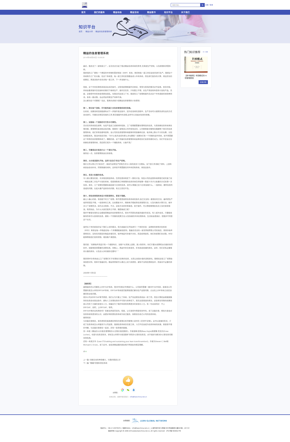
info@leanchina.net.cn (138, 397)
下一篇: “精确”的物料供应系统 (95, 363)
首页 (83, 12)
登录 (211, 5)
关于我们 (185, 12)
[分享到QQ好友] (133, 390)
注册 (206, 5)
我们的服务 (99, 12)
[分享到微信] (122, 390)
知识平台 (168, 12)
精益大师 (89, 31)
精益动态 (117, 12)
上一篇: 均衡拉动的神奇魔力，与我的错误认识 (101, 359)
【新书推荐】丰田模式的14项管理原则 (195, 76)
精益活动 (134, 12)
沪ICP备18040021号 (173, 431)
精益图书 (151, 12)
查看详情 (202, 82)
